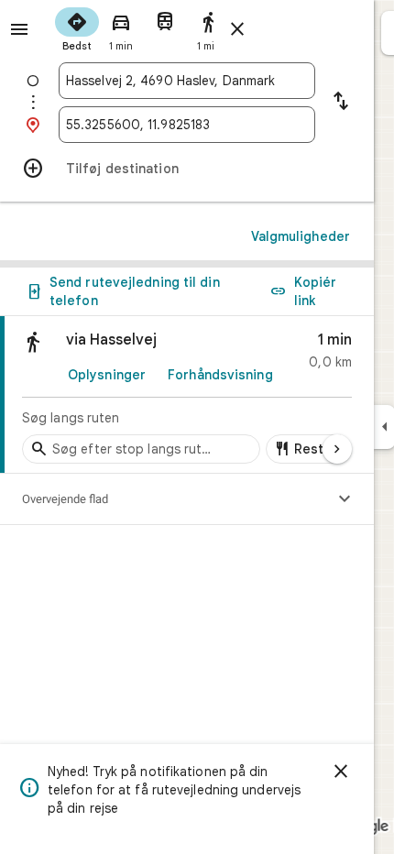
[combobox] (187, 80)
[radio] (77, 27)
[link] (187, 395)
